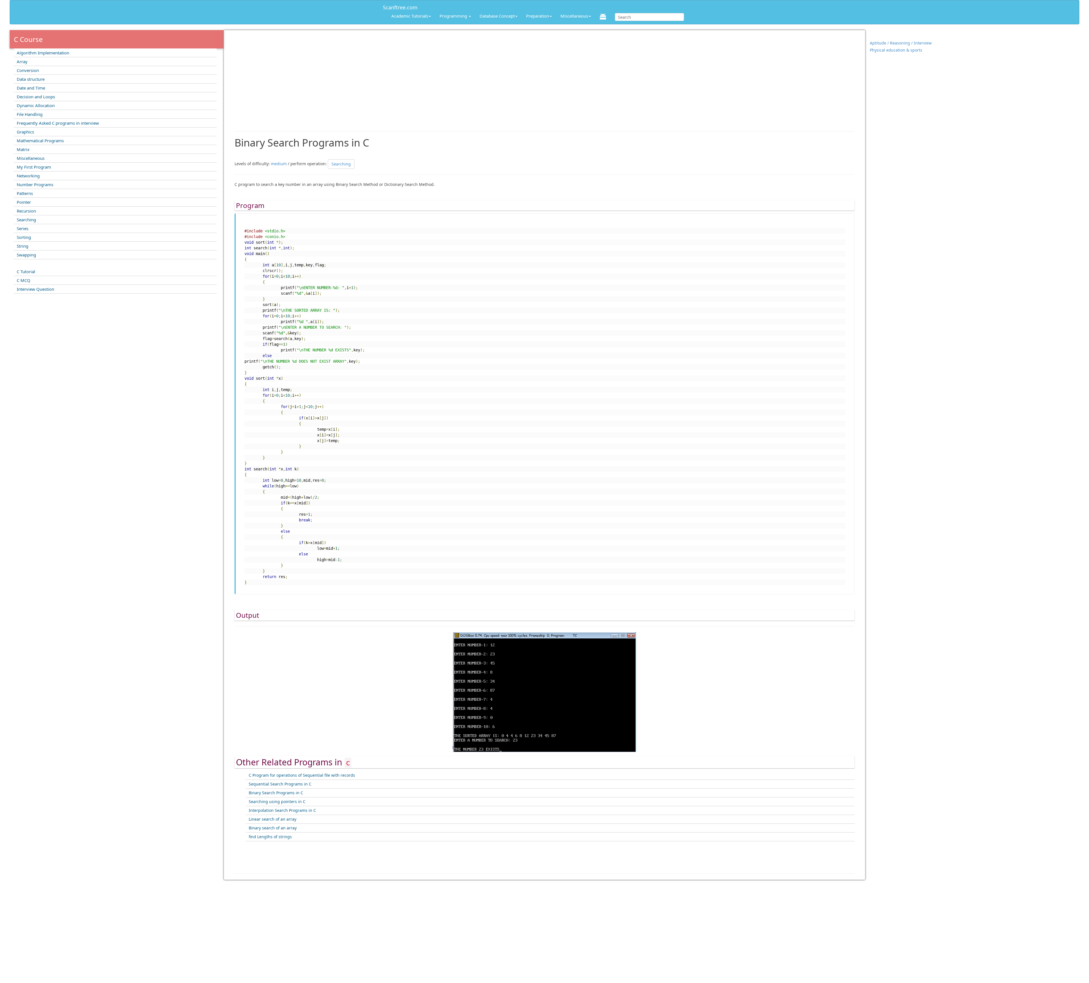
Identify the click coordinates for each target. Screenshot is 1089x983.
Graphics (25, 132)
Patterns (25, 193)
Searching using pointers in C (277, 801)
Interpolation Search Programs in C (282, 810)
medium (279, 163)
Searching (26, 219)
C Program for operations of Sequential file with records (302, 775)
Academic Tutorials (409, 16)
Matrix (23, 149)
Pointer (24, 202)
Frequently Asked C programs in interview (58, 123)
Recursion (26, 211)
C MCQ (23, 280)
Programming (454, 16)
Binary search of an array (273, 828)
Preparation (537, 16)
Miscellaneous (574, 16)
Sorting (24, 237)
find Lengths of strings (270, 836)
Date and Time (31, 88)
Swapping (26, 255)
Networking (28, 176)
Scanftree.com (400, 6)
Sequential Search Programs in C (280, 784)
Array (22, 61)
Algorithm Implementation (43, 53)
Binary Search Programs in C (276, 792)
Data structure (31, 79)
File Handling (30, 114)
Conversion (28, 70)
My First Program (34, 167)
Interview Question (35, 289)
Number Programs (35, 184)
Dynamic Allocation (36, 105)
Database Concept (497, 16)
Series (22, 228)
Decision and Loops (36, 96)
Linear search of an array (272, 819)
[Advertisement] (544, 78)
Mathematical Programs (40, 140)
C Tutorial (26, 271)
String (22, 246)
